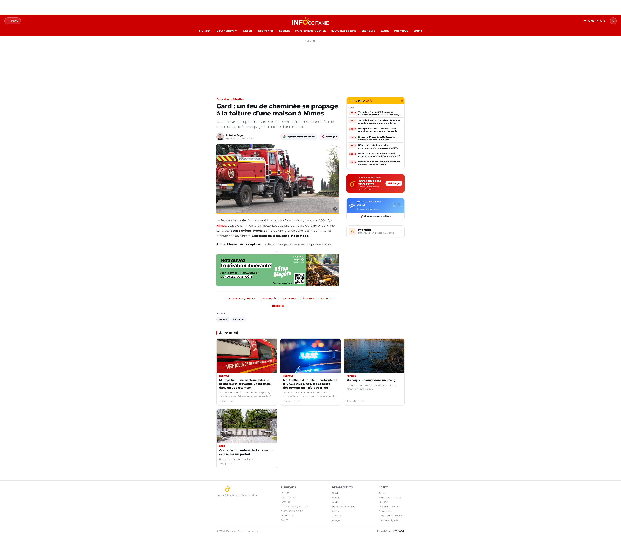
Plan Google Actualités (392, 515)
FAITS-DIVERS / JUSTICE (310, 30)
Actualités (269, 298)
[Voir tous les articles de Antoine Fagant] (220, 136)
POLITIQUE (401, 30)
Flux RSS (384, 502)
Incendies (277, 306)
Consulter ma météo (377, 216)
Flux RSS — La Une (389, 506)
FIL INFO (204, 30)
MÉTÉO (247, 30)
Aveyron (336, 515)
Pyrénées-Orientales (343, 506)
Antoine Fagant (235, 135)
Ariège (336, 520)
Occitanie (289, 298)
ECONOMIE (368, 30)
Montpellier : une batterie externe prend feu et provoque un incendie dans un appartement (245, 384)
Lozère (336, 511)
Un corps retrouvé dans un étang (371, 380)
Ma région (226, 31)
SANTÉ (385, 30)
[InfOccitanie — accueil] (310, 21)
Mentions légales (388, 520)
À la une (308, 298)
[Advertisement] (310, 66)
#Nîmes (223, 319)
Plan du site (385, 511)
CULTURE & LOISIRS (343, 30)
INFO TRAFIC (265, 30)
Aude (335, 502)
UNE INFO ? (594, 21)
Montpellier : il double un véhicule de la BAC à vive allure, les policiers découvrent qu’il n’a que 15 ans (310, 384)
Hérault (336, 497)
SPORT (418, 30)
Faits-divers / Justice (230, 99)
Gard (324, 298)
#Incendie (238, 319)
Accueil (383, 493)
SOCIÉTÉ (284, 30)
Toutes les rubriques (390, 497)
